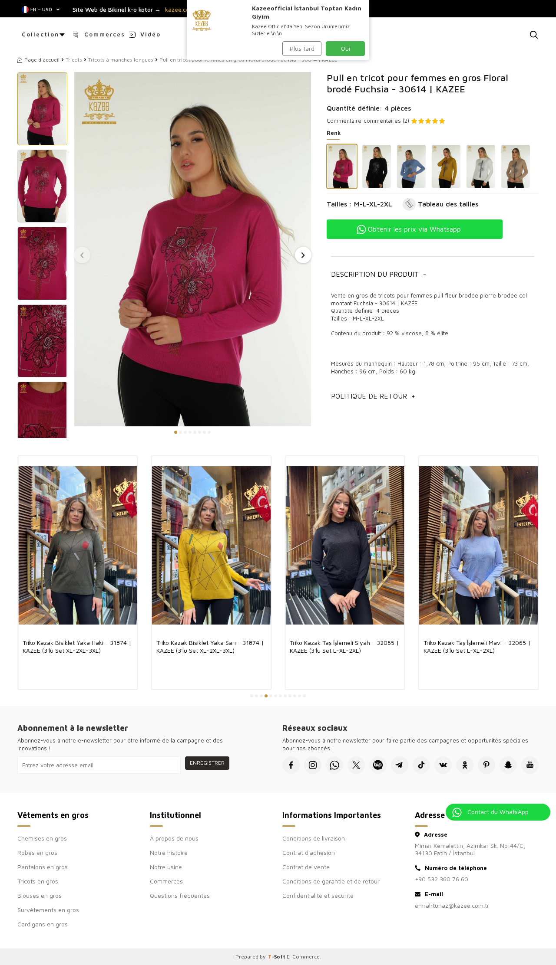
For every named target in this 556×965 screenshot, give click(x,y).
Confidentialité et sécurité (318, 895)
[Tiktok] (421, 765)
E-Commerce (303, 956)
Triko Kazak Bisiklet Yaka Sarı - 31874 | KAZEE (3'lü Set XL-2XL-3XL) (210, 646)
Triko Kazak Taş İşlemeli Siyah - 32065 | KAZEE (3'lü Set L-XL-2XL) (344, 646)
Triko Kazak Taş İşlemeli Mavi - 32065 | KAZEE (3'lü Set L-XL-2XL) (477, 646)
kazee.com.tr (183, 9)
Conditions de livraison (313, 838)
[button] (175, 432)
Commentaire (344, 120)
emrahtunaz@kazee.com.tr (452, 905)
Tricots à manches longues (120, 59)
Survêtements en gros (48, 909)
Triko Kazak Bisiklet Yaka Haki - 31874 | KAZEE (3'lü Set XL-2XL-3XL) (77, 646)
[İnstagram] (312, 765)
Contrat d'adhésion (308, 852)
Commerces (104, 34)
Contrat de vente (306, 866)
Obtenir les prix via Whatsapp (414, 229)
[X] (356, 765)
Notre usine (166, 866)
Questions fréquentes (180, 895)
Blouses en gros (39, 895)
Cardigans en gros (42, 924)
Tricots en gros (37, 881)
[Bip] (378, 765)
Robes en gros (37, 852)
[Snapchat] (508, 765)
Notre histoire (169, 852)
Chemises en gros (42, 838)
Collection (40, 34)
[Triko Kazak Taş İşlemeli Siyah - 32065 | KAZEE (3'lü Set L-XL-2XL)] (344, 545)
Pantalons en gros (42, 866)
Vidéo (150, 34)
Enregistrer (207, 762)
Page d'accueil (42, 59)
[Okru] (464, 765)
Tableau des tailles (448, 204)
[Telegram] (399, 765)
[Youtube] (530, 765)
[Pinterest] (486, 765)
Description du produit (378, 274)
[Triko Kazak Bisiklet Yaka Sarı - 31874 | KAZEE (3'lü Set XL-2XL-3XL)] (211, 545)
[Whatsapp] (334, 765)
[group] (192, 249)
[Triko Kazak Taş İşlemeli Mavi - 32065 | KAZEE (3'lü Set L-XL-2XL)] (478, 545)
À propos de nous (174, 838)
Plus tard (302, 48)
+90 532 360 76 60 (441, 879)
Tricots (74, 59)
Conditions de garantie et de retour (331, 881)
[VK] (443, 765)
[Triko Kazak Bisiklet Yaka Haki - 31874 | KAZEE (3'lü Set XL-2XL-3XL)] (77, 545)
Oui (345, 48)
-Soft (277, 956)
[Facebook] (291, 765)
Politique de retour (373, 396)
